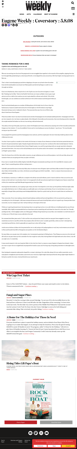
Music (8, 369)
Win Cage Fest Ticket (18, 275)
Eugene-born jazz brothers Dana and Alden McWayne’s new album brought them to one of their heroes (37, 366)
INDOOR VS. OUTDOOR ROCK (32, 46)
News (13, 320)
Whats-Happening (17, 297)
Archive (4, 23)
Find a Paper (21, 422)
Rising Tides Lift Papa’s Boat (23, 363)
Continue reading (31, 286)
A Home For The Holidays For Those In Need (31, 317)
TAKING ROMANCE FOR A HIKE (27, 50)
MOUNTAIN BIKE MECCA (26, 55)
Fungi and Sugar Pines (19, 295)
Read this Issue (56, 422)
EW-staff (11, 23)
